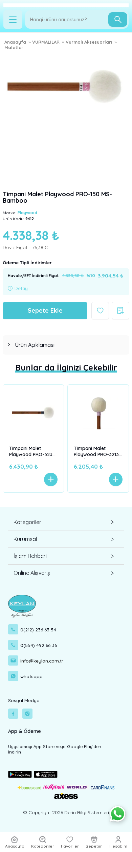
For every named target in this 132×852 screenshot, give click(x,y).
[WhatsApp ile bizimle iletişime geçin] (117, 814)
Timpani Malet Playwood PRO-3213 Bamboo (96, 452)
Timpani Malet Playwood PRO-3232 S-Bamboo (32, 452)
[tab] (66, 345)
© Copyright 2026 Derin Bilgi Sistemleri (66, 812)
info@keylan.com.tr (41, 661)
